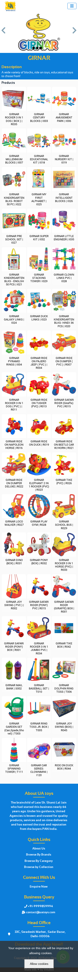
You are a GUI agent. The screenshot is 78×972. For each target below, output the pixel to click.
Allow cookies (39, 963)
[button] (3, 32)
